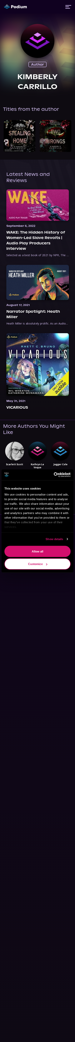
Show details (54, 539)
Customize (35, 564)
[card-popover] (19, 136)
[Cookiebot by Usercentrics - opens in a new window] (54, 474)
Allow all (37, 551)
